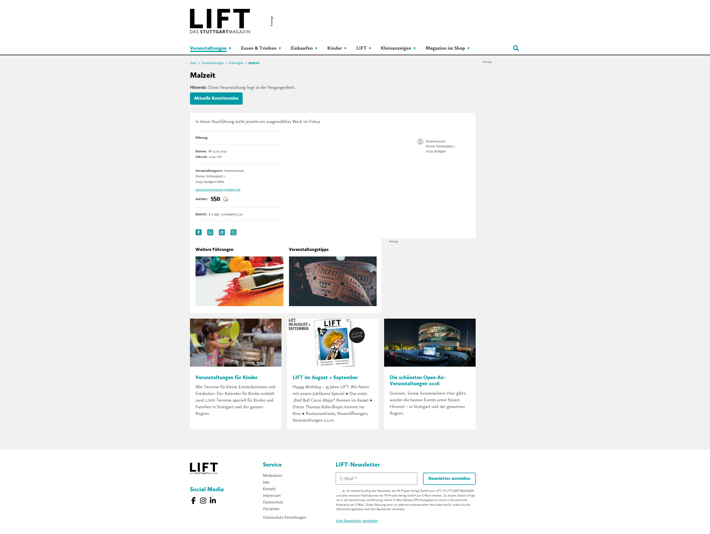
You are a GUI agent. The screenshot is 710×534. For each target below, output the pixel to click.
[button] (199, 232)
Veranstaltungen (213, 63)
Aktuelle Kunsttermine (216, 98)
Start (193, 63)
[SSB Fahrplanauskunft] (215, 199)
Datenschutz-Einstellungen (284, 518)
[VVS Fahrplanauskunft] (226, 199)
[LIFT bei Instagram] (203, 500)
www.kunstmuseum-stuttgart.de (218, 190)
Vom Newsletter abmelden (357, 521)
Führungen (236, 63)
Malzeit (254, 63)
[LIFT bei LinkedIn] (212, 500)
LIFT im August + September (325, 378)
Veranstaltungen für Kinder (226, 378)
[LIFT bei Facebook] (193, 500)
